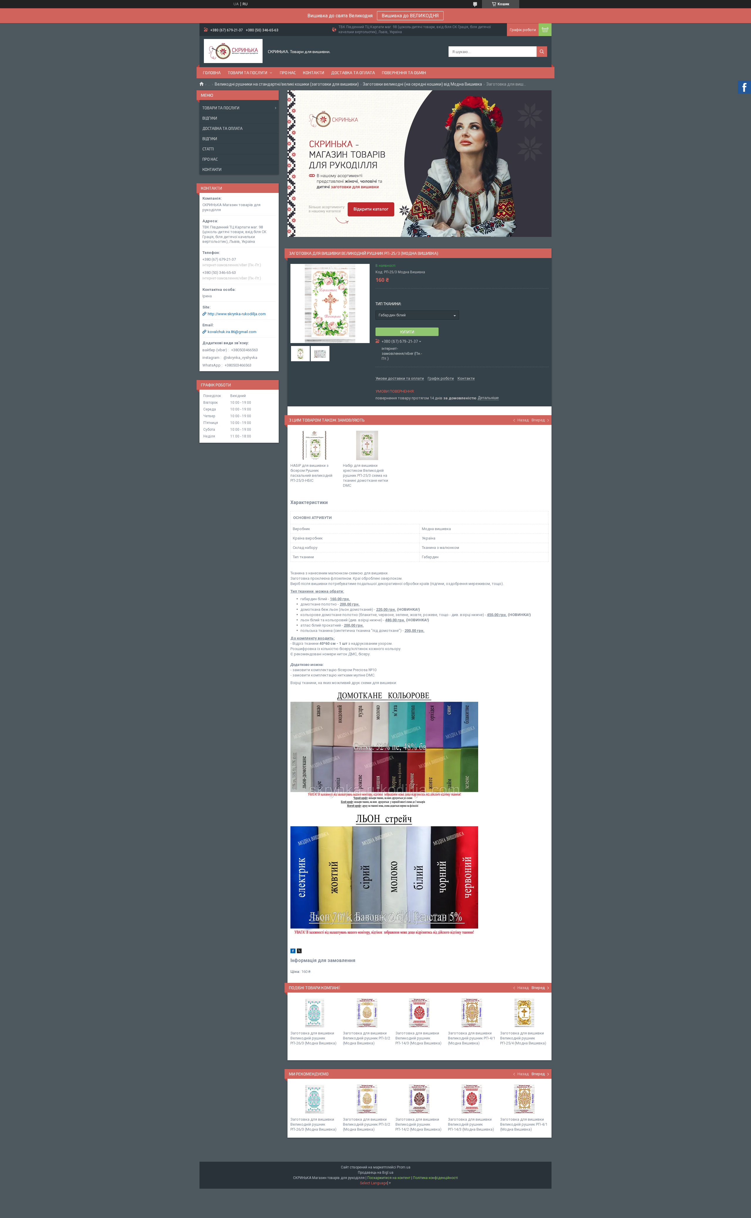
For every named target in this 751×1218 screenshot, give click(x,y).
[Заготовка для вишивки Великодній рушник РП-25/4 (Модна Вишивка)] (524, 1013)
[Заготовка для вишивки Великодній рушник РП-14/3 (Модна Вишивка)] (419, 1013)
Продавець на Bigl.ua (375, 1172)
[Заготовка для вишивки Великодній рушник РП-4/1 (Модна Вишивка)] (472, 1013)
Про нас (288, 72)
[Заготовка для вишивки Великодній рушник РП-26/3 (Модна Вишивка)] (314, 1013)
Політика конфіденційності (435, 1178)
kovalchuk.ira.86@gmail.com (232, 332)
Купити (407, 332)
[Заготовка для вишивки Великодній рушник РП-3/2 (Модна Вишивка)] (367, 1013)
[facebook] (292, 952)
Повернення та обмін (404, 72)
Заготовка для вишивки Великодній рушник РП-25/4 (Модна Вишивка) (523, 1038)
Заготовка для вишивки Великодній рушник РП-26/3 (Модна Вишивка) (313, 1038)
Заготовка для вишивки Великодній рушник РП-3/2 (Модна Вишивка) (366, 1038)
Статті (208, 149)
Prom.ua (403, 1167)
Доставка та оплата (353, 72)
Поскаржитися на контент (388, 1178)
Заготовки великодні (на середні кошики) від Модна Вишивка (422, 84)
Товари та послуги (247, 72)
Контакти (313, 72)
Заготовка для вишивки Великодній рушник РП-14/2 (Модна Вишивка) (418, 1124)
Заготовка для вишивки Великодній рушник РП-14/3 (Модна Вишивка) (418, 1038)
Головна (212, 72)
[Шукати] (542, 51)
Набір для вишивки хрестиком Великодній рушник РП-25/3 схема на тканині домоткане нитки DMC (365, 475)
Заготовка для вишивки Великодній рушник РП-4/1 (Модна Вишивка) (471, 1038)
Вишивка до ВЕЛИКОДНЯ (410, 15)
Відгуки (209, 118)
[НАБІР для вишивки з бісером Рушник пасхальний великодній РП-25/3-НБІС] (314, 445)
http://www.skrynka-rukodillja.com (237, 314)
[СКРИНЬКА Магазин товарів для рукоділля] (233, 51)
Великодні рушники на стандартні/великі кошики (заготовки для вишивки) (287, 84)
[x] (299, 952)
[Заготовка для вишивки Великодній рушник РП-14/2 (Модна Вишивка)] (419, 1099)
